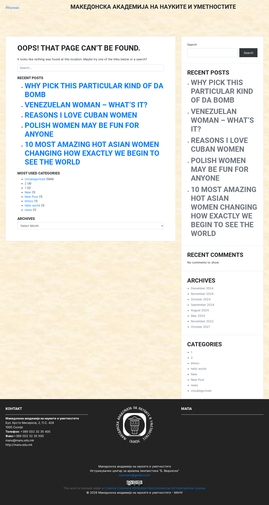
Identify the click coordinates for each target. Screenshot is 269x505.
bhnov (29, 201)
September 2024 (202, 305)
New (28, 192)
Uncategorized (35, 179)
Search (192, 44)
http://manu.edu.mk (18, 445)
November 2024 (202, 294)
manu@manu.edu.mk (19, 440)
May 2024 (198, 316)
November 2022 (202, 321)
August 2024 (200, 310)
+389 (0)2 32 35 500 (29, 436)
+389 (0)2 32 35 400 (35, 431)
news (28, 210)
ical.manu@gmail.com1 (134, 475)
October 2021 (200, 327)
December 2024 (202, 288)
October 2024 (200, 299)
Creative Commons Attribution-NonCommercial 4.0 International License (154, 488)
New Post (31, 196)
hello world (32, 205)
